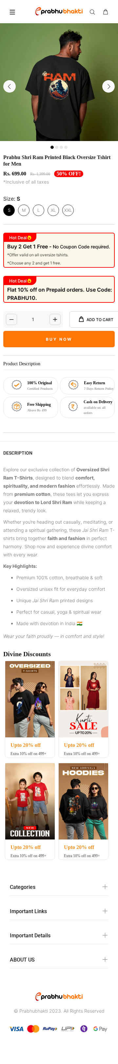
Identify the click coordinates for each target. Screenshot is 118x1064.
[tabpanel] (59, 82)
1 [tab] (52, 147)
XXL (68, 210)
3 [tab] (61, 147)
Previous (9, 86)
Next (108, 86)
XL (53, 210)
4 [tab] (66, 147)
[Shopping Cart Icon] (105, 12)
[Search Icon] (93, 12)
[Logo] (59, 11)
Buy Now (59, 339)
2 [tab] (56, 147)
